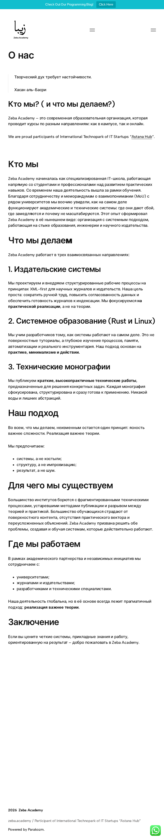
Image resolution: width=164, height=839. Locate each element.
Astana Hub (142, 136)
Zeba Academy (31, 810)
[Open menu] (92, 30)
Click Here (106, 4)
